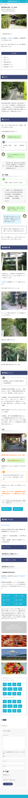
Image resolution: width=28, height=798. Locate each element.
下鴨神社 (3, 282)
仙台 (9, 684)
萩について (7, 59)
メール (4, 761)
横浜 (5, 689)
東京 (19, 684)
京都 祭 (4, 719)
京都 (15, 689)
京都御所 (10, 38)
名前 (4, 756)
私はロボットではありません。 (10, 779)
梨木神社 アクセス (8, 66)
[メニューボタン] (1, 1)
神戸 (5, 693)
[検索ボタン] (26, 1)
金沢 (14, 684)
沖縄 (19, 693)
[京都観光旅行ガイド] (14, 1)
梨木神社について (8, 64)
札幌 (5, 684)
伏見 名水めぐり (18, 509)
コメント (5, 735)
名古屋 (10, 689)
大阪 (20, 689)
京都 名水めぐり (7, 509)
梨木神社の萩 (7, 62)
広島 (9, 693)
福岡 (14, 693)
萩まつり (6, 57)
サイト (4, 766)
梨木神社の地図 (5, 525)
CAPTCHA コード (6, 774)
